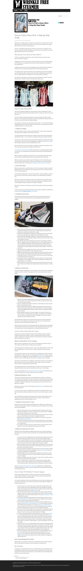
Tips (26, 10)
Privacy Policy (30, 562)
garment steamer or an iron (47, 494)
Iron (21, 10)
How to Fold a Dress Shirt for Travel (22, 557)
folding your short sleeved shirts (40, 162)
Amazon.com (22, 566)
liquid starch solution (48, 141)
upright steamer (33, 490)
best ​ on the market (29, 191)
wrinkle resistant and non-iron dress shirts (28, 466)
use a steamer (43, 450)
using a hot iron (40, 356)
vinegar (27, 523)
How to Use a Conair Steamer (21, 558)
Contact (39, 562)
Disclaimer (35, 562)
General (17, 556)
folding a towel (41, 386)
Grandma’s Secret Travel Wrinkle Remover (30, 503)
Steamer (15, 10)
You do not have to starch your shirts (22, 149)
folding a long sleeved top (25, 418)
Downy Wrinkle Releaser (22, 499)
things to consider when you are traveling (34, 370)
